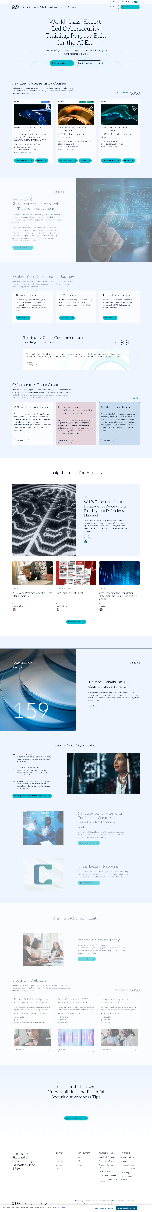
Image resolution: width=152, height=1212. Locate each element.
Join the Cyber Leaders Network (129, 1178)
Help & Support (83, 1153)
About (58, 1157)
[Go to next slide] (137, 93)
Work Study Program (106, 1157)
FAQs (79, 1161)
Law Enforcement (105, 1171)
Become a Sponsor (128, 1165)
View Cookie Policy (59, 1207)
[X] (31, 1204)
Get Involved (126, 1153)
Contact (80, 1157)
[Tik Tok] (45, 1204)
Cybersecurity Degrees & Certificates (108, 1180)
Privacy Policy (79, 1201)
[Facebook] (40, 1204)
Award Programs (127, 1173)
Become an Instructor (129, 1161)
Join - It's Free (126, 1)
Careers (59, 1165)
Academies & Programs (107, 1161)
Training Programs (106, 1153)
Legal (79, 1165)
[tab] (26, 7)
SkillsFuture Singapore (107, 1175)
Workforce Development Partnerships (108, 1166)
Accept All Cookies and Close (126, 1208)
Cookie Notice (130, 1201)
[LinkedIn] (26, 1204)
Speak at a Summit (128, 1169)
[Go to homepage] (15, 7)
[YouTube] (36, 1204)
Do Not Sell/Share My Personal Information (112, 1201)
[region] (76, 1208)
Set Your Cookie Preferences (104, 1208)
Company (59, 1153)
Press (58, 1169)
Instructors (60, 1161)
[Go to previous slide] (132, 93)
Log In (117, 1)
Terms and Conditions (92, 1201)
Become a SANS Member (130, 1157)
